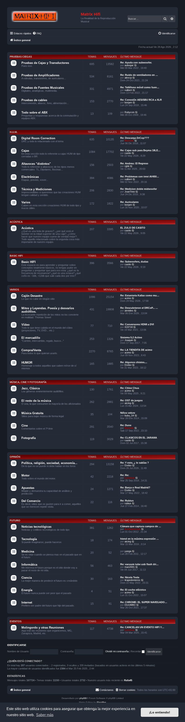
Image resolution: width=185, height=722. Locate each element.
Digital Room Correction (38, 138)
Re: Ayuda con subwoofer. (136, 62)
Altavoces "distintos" (36, 163)
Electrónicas (30, 177)
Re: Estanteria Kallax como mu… (139, 295)
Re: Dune (125, 425)
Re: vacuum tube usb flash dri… (139, 564)
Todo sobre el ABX (34, 112)
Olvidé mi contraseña (117, 651)
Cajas (25, 150)
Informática (29, 564)
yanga (128, 551)
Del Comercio (30, 501)
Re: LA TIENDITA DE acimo (136, 349)
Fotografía (28, 438)
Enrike (128, 365)
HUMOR (26, 362)
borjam (128, 102)
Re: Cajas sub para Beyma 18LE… (140, 150)
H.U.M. (13, 132)
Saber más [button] (44, 715)
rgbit (127, 166)
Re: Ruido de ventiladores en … (139, 75)
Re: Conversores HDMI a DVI (137, 324)
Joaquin (129, 340)
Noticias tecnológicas (36, 526)
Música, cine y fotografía (28, 382)
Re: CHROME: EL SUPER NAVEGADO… (143, 602)
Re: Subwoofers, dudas (134, 261)
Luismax (130, 477)
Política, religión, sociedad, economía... (49, 463)
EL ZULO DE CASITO (132, 227)
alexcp (128, 77)
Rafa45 (128, 680)
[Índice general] (45, 17)
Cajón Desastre (31, 295)
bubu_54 (129, 415)
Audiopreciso (133, 529)
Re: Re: (124, 475)
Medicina (27, 551)
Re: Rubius (127, 500)
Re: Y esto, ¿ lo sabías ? (134, 462)
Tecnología (29, 539)
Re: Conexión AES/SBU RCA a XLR (141, 99)
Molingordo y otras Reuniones (42, 627)
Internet (26, 602)
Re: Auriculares (129, 202)
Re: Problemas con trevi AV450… (139, 176)
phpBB (83, 698)
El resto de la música (36, 400)
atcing (128, 403)
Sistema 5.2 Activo (131, 337)
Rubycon (129, 112)
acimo (128, 298)
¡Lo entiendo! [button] (159, 712)
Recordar (136, 651)
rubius (128, 503)
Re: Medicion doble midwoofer (138, 189)
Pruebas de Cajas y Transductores (45, 63)
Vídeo (25, 324)
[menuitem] (37, 33)
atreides (129, 310)
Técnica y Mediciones (36, 189)
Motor (25, 475)
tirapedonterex (132, 580)
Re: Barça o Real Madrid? (135, 487)
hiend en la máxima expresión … (139, 538)
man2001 (130, 567)
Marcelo (129, 140)
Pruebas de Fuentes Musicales (42, 87)
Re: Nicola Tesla (129, 577)
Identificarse (16, 645)
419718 (129, 327)
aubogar (129, 65)
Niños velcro (127, 412)
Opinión (15, 456)
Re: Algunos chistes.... (133, 362)
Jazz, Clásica (30, 388)
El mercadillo (30, 337)
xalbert (128, 90)
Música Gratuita (32, 413)
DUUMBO (130, 605)
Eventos (15, 621)
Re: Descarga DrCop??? (134, 138)
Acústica (16, 222)
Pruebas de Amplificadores (40, 75)
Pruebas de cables (34, 100)
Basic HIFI (16, 255)
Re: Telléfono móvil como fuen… (139, 87)
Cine (24, 425)
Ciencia (26, 577)
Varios (25, 202)
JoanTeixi (130, 191)
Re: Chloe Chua (129, 388)
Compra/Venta (31, 350)
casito (128, 153)
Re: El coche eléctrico (133, 589)
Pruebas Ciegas (21, 56)
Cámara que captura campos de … (140, 526)
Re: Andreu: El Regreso (134, 163)
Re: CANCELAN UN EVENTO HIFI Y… (142, 627)
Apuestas (27, 488)
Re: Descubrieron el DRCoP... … (139, 307)
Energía (26, 590)
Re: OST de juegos (131, 400)
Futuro (15, 520)
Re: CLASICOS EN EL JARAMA (138, 437)
